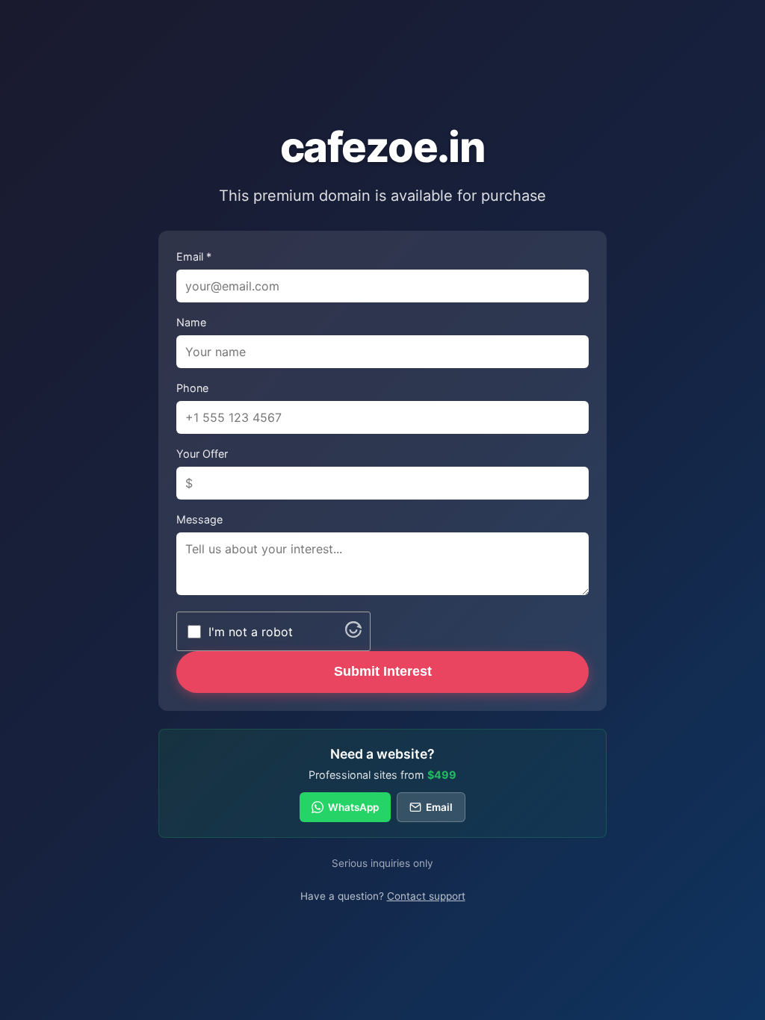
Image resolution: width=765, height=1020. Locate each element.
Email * (193, 256)
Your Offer (202, 453)
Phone (192, 388)
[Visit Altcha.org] (353, 633)
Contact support (426, 896)
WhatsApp (353, 807)
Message (199, 519)
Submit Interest (383, 671)
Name (191, 322)
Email (439, 807)
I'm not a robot (250, 631)
